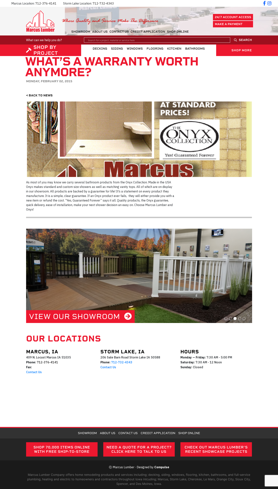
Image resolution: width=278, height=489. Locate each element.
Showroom (80, 31)
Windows (135, 48)
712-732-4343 (103, 3)
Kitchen (174, 48)
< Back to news (39, 95)
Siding (117, 48)
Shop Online (178, 31)
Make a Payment (228, 24)
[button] (226, 318)
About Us (100, 31)
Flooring (155, 48)
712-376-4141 (46, 3)
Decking (100, 48)
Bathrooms (195, 48)
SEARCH (245, 40)
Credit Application (147, 31)
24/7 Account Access (233, 17)
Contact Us (119, 31)
